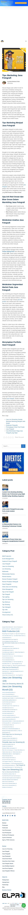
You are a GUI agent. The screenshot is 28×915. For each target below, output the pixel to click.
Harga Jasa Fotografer (7, 665)
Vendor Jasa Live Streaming (8, 781)
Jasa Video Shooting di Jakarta (8, 711)
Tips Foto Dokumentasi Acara (17, 763)
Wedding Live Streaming (7, 787)
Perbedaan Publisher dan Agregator (9, 748)
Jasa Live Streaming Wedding (8, 694)
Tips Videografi (6, 607)
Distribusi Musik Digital (19, 652)
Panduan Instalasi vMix (7, 736)
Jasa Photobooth (6, 856)
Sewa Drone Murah (7, 858)
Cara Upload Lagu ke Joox (7, 650)
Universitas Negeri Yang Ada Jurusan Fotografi (11, 777)
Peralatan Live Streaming (7, 746)
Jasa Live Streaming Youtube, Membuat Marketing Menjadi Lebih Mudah (15, 421)
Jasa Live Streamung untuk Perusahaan (10, 696)
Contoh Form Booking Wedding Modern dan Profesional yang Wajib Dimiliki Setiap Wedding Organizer (13, 494)
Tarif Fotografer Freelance (7, 761)
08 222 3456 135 (6, 801)
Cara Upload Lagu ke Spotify (8, 652)
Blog (3, 887)
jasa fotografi (10, 398)
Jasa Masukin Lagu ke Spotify (8, 698)
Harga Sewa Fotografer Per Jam (16, 671)
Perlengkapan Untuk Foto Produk (15, 427)
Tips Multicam (6, 602)
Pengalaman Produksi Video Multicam (9, 738)
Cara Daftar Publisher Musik (19, 635)
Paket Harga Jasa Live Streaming (12, 734)
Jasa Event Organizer (7, 868)
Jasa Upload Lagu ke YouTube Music (9, 709)
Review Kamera (6, 576)
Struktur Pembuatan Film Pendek (9, 757)
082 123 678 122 (6, 803)
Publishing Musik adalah (7, 753)
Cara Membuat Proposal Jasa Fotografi (10, 639)
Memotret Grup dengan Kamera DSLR (10, 730)
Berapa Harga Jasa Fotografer (8, 633)
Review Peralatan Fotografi (9, 579)
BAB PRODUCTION (14, 81)
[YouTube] (12, 815)
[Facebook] (3, 815)
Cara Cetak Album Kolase (7, 635)
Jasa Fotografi (10, 429)
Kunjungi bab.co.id (21, 3)
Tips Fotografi (6, 594)
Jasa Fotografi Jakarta (7, 863)
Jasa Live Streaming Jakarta (12, 683)
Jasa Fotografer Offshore (8, 870)
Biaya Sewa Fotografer (20, 633)
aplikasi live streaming (15, 628)
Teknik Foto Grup (18, 761)
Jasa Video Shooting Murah (8, 713)
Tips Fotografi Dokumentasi (8, 767)
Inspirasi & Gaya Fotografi (9, 561)
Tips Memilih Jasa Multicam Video (9, 773)
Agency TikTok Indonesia (8, 840)
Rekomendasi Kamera (8, 574)
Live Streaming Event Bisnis (8, 724)
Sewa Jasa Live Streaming (9, 586)
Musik (20, 730)
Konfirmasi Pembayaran (8, 835)
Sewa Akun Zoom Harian (8, 861)
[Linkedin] (5, 815)
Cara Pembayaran (6, 832)
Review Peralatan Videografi (10, 581)
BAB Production (6, 556)
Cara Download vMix (6, 637)
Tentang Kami (5, 879)
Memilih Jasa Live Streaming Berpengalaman (11, 728)
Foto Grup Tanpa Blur (18, 661)
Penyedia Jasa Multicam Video (8, 744)
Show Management (7, 589)
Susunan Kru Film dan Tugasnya (9, 759)
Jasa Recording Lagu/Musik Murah (9, 700)
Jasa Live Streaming (8, 566)
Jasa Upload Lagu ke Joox (7, 707)
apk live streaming (6, 628)
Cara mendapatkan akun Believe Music (10, 641)
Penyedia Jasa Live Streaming (13, 742)
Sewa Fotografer (6, 584)
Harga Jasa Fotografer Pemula (19, 665)
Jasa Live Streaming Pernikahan (8, 692)
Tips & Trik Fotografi (8, 592)
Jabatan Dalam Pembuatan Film (8, 675)
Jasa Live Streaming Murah (12, 688)
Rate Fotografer (16, 753)
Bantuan (4, 823)
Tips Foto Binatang (6, 763)
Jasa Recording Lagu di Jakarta (8, 701)
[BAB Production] (2, 41)
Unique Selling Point (8, 251)
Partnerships (5, 884)
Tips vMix (5, 609)
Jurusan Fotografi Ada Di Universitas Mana (10, 717)
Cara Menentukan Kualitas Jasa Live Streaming (13, 643)
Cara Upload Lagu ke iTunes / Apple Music (10, 648)
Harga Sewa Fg (5, 671)
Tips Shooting (6, 604)
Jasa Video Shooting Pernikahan (8, 715)
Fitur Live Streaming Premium (8, 659)
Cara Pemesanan (6, 830)
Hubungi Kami (5, 882)
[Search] (23, 446)
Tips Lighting (5, 597)
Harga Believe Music (6, 663)
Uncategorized (6, 612)
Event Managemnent (8, 558)
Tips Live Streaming (7, 599)
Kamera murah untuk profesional (8, 719)
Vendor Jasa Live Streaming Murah (9, 785)
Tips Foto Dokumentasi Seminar (8, 765)
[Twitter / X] (7, 815)
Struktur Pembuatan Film (7, 755)
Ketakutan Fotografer (12, 425)
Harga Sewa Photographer (7, 673)
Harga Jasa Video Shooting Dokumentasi (10, 669)
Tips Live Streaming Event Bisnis (10, 772)
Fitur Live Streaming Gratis (7, 657)
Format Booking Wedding (7, 661)
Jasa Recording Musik (7, 703)
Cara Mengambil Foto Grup (8, 646)
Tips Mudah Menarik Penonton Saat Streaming (11, 775)
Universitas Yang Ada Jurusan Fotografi (10, 779)
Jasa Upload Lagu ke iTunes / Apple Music (10, 705)
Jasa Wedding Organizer (8, 866)
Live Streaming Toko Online (8, 726)
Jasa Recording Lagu (19, 698)
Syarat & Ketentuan (7, 837)
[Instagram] (10, 815)
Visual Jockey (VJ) (7, 614)
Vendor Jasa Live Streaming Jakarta (9, 783)
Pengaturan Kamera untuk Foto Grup (9, 740)
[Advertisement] (14, 22)
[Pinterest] (14, 815)
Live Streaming (6, 569)
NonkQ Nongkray (6, 732)
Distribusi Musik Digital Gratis (8, 654)
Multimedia (5, 571)
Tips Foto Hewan (18, 767)
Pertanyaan (5, 825)
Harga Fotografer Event (17, 663)
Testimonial (5, 827)
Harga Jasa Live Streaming (10, 667)
